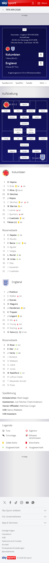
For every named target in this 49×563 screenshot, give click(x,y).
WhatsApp (33, 502)
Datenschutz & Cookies (11, 541)
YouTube (27, 502)
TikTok (16, 502)
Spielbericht (7, 83)
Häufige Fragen (8, 531)
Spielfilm (19, 83)
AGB (4, 538)
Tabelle (29, 83)
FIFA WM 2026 (13, 9)
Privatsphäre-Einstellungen (13, 548)
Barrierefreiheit (8, 552)
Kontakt (5, 545)
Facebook (10, 502)
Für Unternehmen (11, 516)
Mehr (42, 83)
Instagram (21, 502)
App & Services (10, 522)
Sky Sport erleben (11, 510)
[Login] (33, 3)
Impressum (6, 534)
